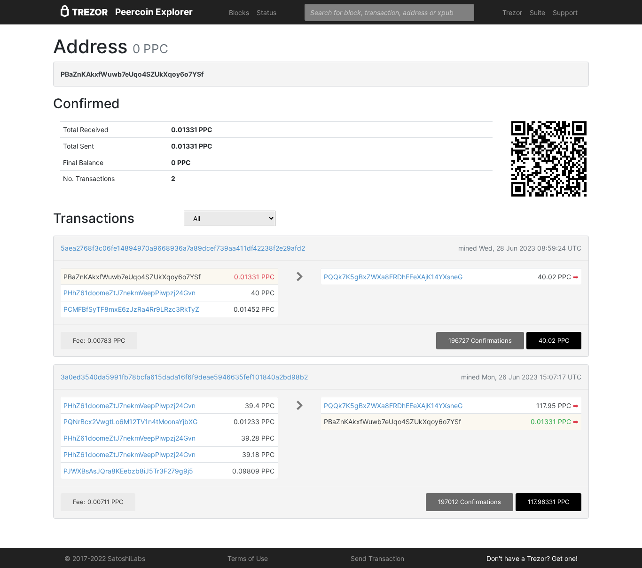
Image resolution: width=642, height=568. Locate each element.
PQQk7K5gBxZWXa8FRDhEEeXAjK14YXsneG (393, 277)
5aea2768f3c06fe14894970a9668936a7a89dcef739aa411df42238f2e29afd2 (183, 248)
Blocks (239, 12)
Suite (537, 12)
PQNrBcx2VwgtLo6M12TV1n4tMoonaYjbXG (130, 422)
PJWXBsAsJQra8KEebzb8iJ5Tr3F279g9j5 (128, 471)
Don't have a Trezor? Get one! (532, 558)
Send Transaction (377, 558)
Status (266, 12)
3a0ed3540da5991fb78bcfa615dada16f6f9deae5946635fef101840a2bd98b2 (184, 377)
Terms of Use (247, 558)
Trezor (512, 12)
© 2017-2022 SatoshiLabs (104, 558)
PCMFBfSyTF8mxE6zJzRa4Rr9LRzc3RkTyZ (131, 309)
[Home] (84, 12)
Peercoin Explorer (154, 12)
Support (565, 12)
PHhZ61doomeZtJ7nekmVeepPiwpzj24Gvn (129, 293)
